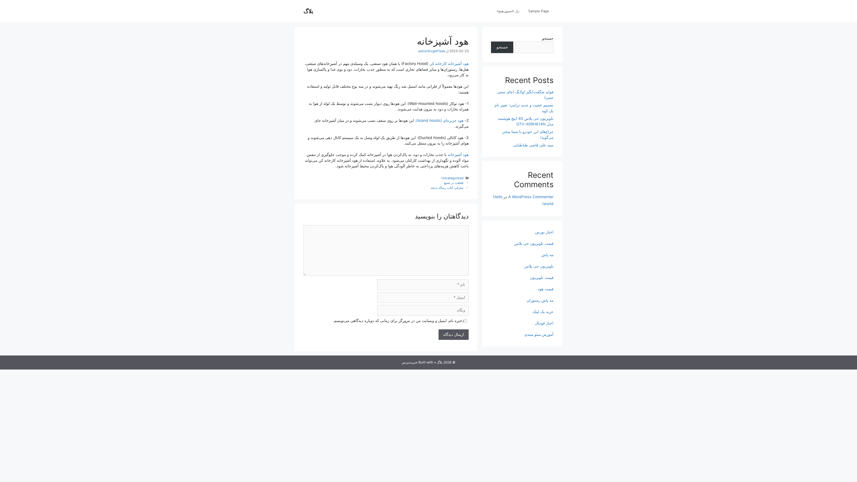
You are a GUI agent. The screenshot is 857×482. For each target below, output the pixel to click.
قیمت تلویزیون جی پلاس (533, 243)
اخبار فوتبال (544, 323)
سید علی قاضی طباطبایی (533, 145)
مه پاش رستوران (540, 300)
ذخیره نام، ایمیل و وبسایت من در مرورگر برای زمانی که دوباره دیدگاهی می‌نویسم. (398, 320)
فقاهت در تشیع (454, 183)
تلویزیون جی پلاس (538, 266)
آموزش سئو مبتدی (538, 334)
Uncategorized (452, 178)
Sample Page (538, 11)
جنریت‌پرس (410, 362)
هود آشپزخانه (458, 154)
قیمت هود (545, 289)
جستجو (547, 38)
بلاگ (308, 11)
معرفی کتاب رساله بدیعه (447, 187)
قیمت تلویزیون (541, 277)
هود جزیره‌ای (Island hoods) (440, 120)
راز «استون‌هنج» (508, 11)
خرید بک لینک (543, 312)
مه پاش (547, 255)
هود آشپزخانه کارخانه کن (449, 63)
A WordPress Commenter (530, 197)
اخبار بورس (544, 232)
